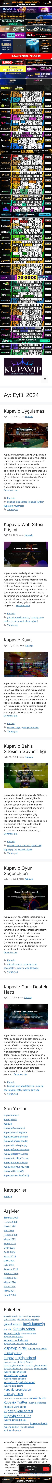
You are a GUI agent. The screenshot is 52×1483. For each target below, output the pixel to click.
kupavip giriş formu (10, 1362)
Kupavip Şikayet (11, 1427)
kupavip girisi (10, 849)
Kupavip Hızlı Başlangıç (15, 1145)
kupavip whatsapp (37, 1402)
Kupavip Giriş (10, 1119)
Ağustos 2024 (11, 1269)
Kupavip (11, 498)
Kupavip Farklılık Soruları (16, 1141)
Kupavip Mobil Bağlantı (15, 1132)
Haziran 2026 (11, 1222)
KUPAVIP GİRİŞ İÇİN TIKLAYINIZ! (26, 56)
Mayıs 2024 (10, 1282)
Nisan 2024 (10, 1286)
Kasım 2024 (10, 1256)
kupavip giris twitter (37, 1348)
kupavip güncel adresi (36, 1365)
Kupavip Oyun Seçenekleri (18, 870)
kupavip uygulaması (14, 506)
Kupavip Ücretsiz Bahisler (16, 1149)
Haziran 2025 (10, 1235)
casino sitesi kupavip (29, 1316)
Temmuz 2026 (11, 1217)
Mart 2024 (9, 1291)
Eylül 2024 (9, 1265)
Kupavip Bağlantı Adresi (16, 1154)
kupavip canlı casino (14, 1343)
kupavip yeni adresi (18, 1411)
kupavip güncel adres (14, 1365)
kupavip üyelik (25, 849)
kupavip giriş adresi (17, 502)
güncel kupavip (14, 964)
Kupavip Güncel (25, 1362)
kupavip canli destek (16, 1340)
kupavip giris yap (30, 1090)
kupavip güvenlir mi (13, 1368)
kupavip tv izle (37, 1398)
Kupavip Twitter (36, 502)
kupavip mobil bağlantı (15, 1378)
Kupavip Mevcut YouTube (16, 1167)
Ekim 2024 (9, 1260)
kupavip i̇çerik (28, 1369)
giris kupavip (10, 1319)
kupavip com (31, 1343)
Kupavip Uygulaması (24, 411)
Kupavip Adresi (11, 1115)
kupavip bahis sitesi (13, 1336)
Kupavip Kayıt (18, 639)
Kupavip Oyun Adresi (14, 1128)
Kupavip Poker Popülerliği (16, 1175)
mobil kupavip (27, 1427)
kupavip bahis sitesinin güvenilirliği (24, 845)
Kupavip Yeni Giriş (17, 1416)
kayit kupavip (34, 1324)
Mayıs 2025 (10, 1239)
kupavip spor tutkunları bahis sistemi (16, 1398)
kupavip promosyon (17, 1389)
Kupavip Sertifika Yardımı (16, 1158)
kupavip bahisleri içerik (28, 1333)
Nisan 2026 (10, 1226)
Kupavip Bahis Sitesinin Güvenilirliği (25, 748)
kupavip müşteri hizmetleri (19, 1382)
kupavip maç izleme (15, 1375)
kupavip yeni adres (15, 1406)
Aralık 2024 (9, 1252)
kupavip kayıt (13, 727)
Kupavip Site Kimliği (14, 1171)
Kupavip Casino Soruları (16, 1136)
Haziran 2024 (11, 1278)
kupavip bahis (12, 1333)
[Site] (26, 94)
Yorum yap (12, 509)
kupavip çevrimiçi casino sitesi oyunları (16, 1424)
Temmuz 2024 (11, 1273)
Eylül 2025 (9, 1230)
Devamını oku (10, 490)
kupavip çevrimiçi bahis (15, 1420)
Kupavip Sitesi (13, 1394)
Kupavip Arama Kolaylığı (16, 1162)
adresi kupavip (11, 1316)
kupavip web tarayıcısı (28, 968)
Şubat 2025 (10, 1243)
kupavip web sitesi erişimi (25, 621)
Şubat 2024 (10, 1295)
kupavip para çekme (13, 1386)
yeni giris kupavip (30, 727)
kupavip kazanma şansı (15, 1372)
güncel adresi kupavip (18, 617)
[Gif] (26, 151)
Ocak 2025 (9, 1248)
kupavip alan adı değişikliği (20, 1086)
